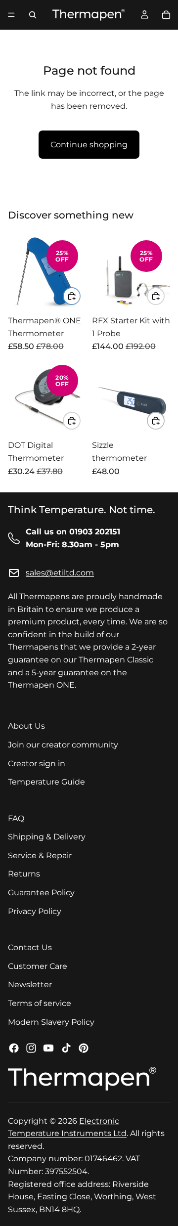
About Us (26, 726)
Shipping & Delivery (47, 837)
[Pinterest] (83, 1048)
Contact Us (30, 948)
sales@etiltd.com (60, 573)
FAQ (16, 818)
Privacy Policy (34, 911)
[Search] (33, 15)
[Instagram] (31, 1048)
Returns (24, 874)
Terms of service (39, 1003)
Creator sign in (36, 763)
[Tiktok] (66, 1048)
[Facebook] (14, 1048)
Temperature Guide (46, 782)
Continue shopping (89, 144)
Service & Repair (40, 855)
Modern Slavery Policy (51, 1022)
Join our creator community (63, 744)
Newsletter (30, 985)
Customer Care (37, 966)
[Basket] (166, 15)
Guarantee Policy (41, 892)
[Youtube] (48, 1048)
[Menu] (11, 14)
